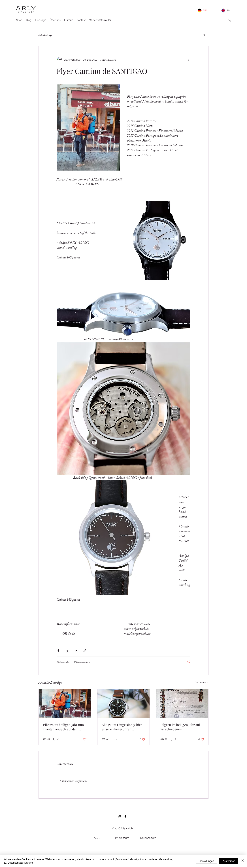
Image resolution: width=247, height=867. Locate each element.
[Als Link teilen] (85, 650)
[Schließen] (242, 861)
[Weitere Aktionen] (188, 60)
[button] (229, 20)
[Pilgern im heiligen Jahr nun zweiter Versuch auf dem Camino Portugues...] (65, 703)
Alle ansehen (201, 682)
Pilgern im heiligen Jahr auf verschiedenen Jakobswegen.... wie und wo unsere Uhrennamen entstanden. (180, 727)
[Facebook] (125, 816)
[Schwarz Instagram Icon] (120, 816)
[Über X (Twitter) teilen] (67, 650)
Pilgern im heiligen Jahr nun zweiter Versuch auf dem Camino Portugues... (63, 727)
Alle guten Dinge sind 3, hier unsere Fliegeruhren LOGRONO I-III (122, 727)
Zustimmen (228, 861)
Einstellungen (206, 861)
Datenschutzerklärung (20, 862)
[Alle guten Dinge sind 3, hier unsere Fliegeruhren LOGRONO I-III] (123, 703)
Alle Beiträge (45, 34)
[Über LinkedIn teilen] (76, 650)
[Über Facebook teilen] (58, 650)
